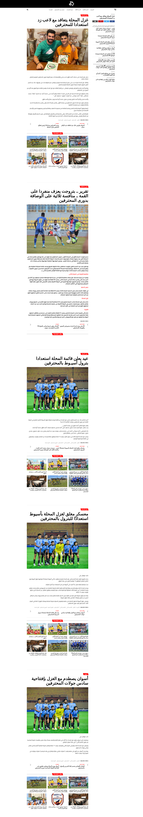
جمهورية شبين (107, 26)
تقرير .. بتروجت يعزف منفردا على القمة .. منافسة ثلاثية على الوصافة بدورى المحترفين (105, 29)
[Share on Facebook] (112, 21)
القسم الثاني (73, 430)
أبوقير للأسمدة (112, 58)
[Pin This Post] (100, 21)
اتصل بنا (51, 9)
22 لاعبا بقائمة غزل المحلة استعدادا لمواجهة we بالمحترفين (105, 54)
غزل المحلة (113, 14)
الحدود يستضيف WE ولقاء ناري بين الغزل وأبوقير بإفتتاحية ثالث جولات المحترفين (105, 67)
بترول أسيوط (50, 588)
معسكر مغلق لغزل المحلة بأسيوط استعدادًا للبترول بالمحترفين (105, 42)
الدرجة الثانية (85, 9)
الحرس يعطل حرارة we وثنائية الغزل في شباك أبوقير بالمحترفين (105, 60)
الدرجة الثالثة (78, 9)
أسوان (114, 46)
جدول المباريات (70, 9)
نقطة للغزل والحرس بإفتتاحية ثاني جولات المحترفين (105, 80)
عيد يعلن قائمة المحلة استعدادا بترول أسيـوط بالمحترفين (106, 36)
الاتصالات (108, 58)
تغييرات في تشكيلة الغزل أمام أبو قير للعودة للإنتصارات (105, 74)
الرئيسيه (92, 9)
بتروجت (110, 26)
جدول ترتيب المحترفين (59, 9)
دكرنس (103, 26)
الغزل (78, 120)
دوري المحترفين (99, 64)
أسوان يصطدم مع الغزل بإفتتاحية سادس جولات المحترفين (106, 48)
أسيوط (77, 588)
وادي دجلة (94, 26)
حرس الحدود (104, 58)
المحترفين (74, 120)
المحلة (113, 26)
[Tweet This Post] (106, 21)
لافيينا (97, 26)
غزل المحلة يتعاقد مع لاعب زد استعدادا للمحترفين (105, 17)
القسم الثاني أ (66, 430)
